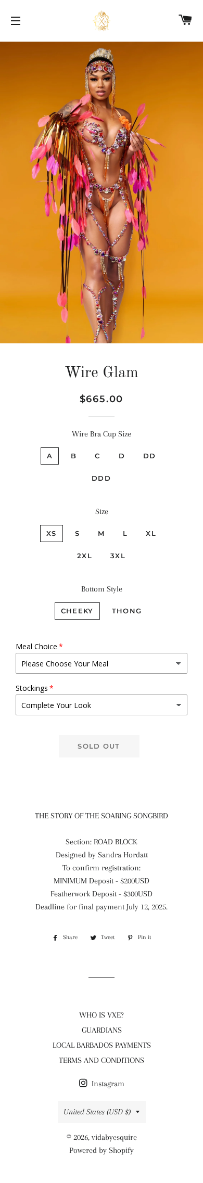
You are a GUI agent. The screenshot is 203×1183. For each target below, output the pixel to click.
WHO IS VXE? (101, 1015)
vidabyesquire (114, 1137)
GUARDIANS (102, 1030)
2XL (84, 555)
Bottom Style (101, 589)
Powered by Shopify (101, 1150)
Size (101, 511)
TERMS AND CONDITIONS (101, 1060)
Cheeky (77, 611)
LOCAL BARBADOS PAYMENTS (102, 1045)
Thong (127, 611)
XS (51, 533)
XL (151, 533)
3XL (117, 555)
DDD (101, 478)
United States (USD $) (97, 1111)
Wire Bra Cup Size (101, 434)
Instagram (107, 1083)
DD (149, 456)
